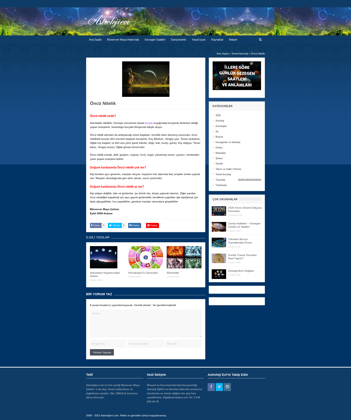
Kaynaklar (217, 39)
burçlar (149, 122)
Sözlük (219, 163)
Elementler (173, 272)
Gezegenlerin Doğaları (241, 270)
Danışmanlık (178, 39)
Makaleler (221, 153)
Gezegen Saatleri (155, 39)
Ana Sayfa (95, 39)
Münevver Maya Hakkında (123, 39)
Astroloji (220, 120)
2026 (218, 115)
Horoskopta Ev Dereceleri (143, 272)
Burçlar (219, 136)
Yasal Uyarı (199, 39)
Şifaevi (219, 158)
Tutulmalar (221, 185)
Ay (217, 131)
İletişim (233, 39)
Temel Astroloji (223, 174)
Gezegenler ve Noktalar (228, 142)
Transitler (220, 179)
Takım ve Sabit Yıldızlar (228, 169)
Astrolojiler (221, 126)
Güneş (219, 147)
